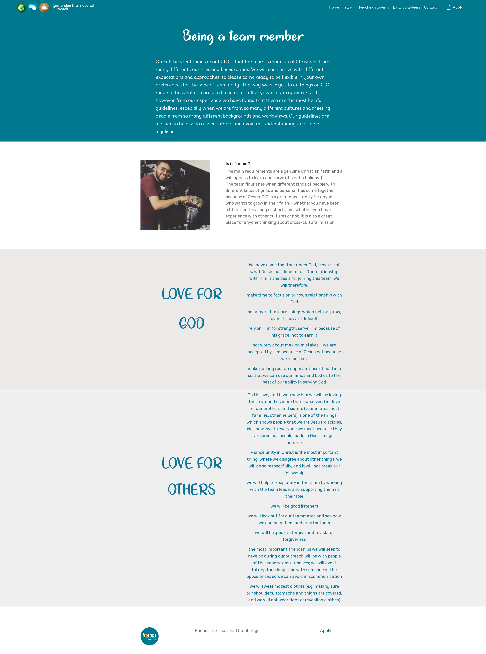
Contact (430, 7)
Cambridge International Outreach (73, 7)
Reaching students (374, 7)
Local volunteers (406, 7)
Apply (458, 7)
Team (347, 7)
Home (334, 7)
